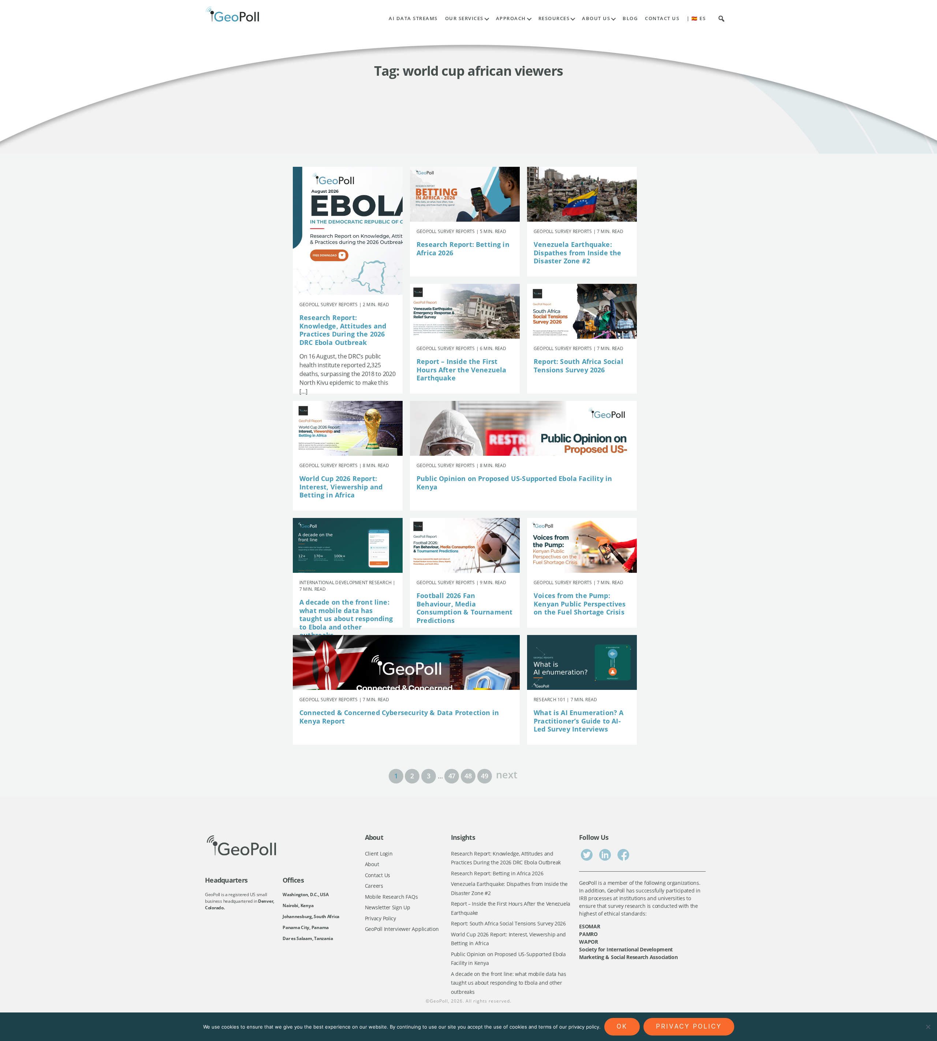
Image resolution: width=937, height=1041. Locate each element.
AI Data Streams (413, 18)
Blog (630, 18)
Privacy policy (689, 1026)
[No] (928, 1026)
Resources (554, 18)
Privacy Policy (380, 918)
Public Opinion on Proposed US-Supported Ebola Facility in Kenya (514, 482)
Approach (511, 18)
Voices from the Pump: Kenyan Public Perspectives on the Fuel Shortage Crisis (580, 603)
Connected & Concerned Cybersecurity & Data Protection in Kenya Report (399, 716)
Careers (374, 885)
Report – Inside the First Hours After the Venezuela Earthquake (462, 369)
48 (467, 775)
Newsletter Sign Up (387, 907)
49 (484, 775)
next (506, 774)
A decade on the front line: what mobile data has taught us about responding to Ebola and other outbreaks (346, 618)
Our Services (464, 18)
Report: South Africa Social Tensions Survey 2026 (578, 365)
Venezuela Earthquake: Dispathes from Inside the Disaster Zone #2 (577, 252)
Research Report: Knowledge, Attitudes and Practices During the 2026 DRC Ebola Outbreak (342, 330)
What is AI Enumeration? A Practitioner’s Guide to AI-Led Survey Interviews (579, 720)
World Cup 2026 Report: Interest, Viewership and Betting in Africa (340, 486)
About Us (596, 18)
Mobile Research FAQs (391, 896)
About (372, 864)
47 (451, 775)
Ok (622, 1026)
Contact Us (662, 18)
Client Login (379, 853)
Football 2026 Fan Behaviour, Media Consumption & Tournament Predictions (464, 608)
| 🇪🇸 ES (696, 18)
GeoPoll (439, 1001)
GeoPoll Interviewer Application (402, 928)
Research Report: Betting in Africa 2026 (463, 248)
